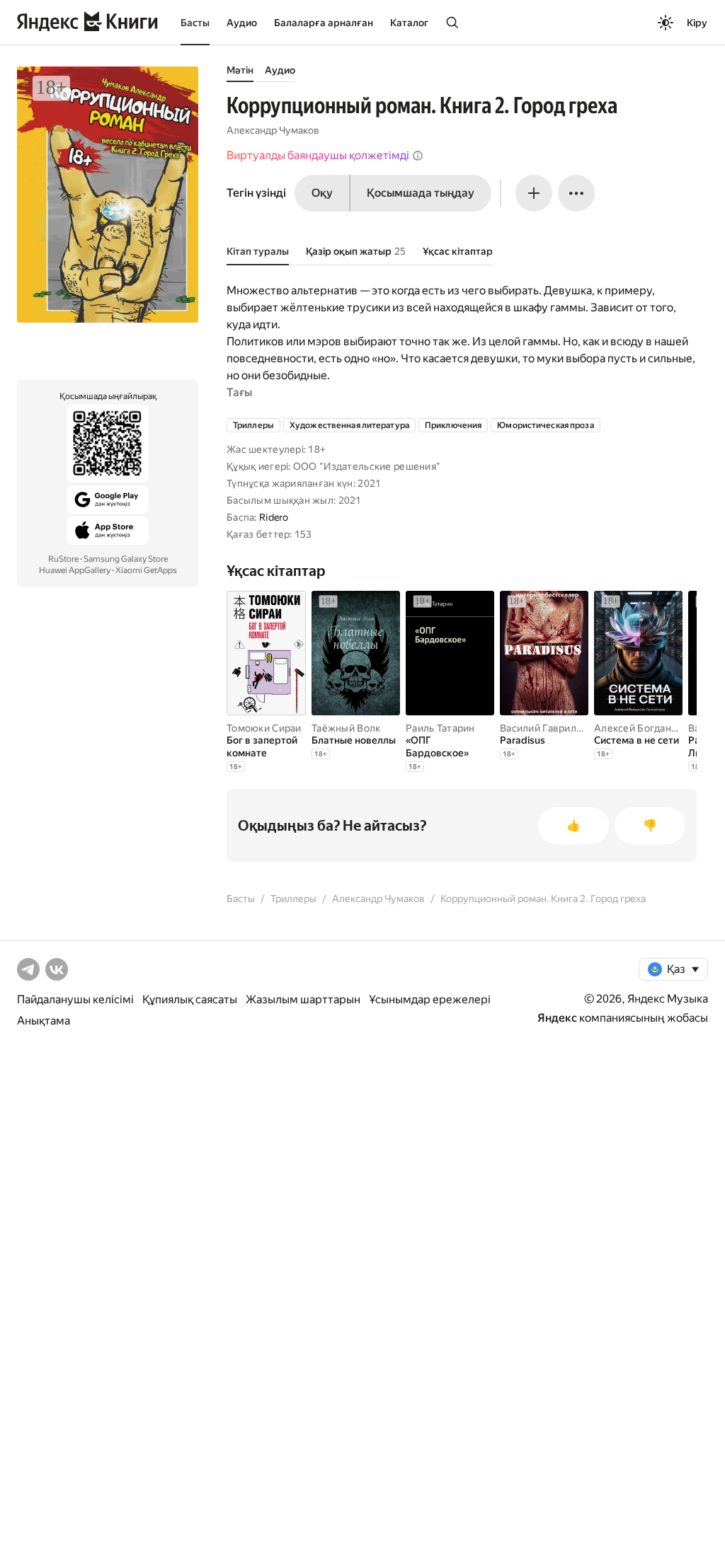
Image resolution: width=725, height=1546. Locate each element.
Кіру (697, 22)
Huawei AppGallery (74, 570)
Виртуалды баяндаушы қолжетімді (318, 155)
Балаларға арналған (323, 22)
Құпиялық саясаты (189, 999)
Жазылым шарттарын (303, 999)
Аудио (242, 22)
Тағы (239, 392)
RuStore (63, 559)
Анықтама (43, 1020)
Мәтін (240, 70)
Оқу (322, 193)
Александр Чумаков (273, 130)
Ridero (274, 517)
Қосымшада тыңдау (420, 193)
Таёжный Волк (346, 728)
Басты (195, 22)
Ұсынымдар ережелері (430, 999)
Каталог (409, 22)
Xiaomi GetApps (146, 570)
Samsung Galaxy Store (126, 559)
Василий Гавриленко (549, 728)
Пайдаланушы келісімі (75, 999)
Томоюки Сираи (264, 728)
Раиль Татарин (440, 728)
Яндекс (557, 1018)
